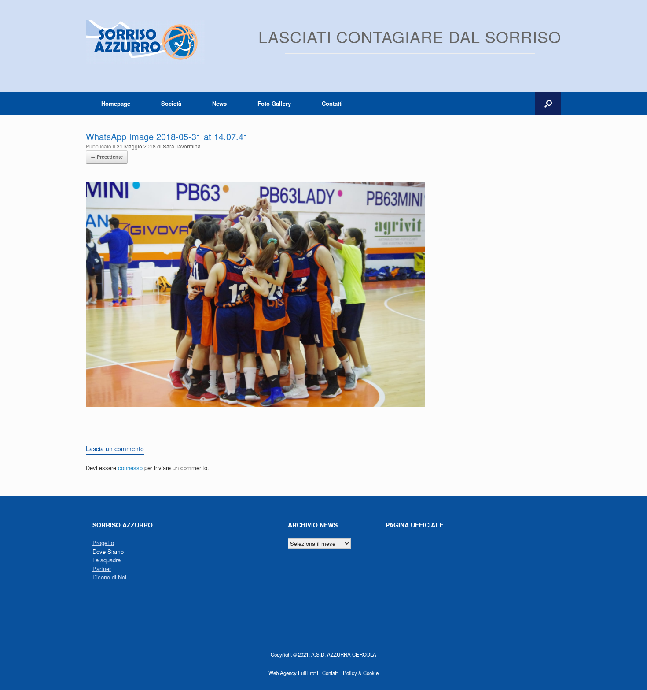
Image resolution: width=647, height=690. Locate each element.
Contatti (332, 103)
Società (171, 103)
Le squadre (106, 560)
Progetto (103, 542)
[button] (548, 103)
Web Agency (282, 672)
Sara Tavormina (182, 146)
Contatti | (332, 672)
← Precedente (107, 156)
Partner (101, 568)
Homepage (115, 103)
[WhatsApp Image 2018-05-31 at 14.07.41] (255, 404)
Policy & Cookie (361, 672)
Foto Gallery (274, 103)
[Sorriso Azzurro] (145, 42)
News (219, 103)
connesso (130, 468)
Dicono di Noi (109, 577)
